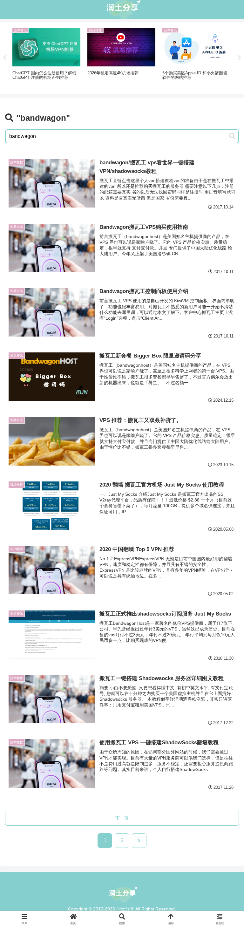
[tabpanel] (46, 57)
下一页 (122, 818)
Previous (5, 58)
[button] (232, 136)
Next (239, 58)
